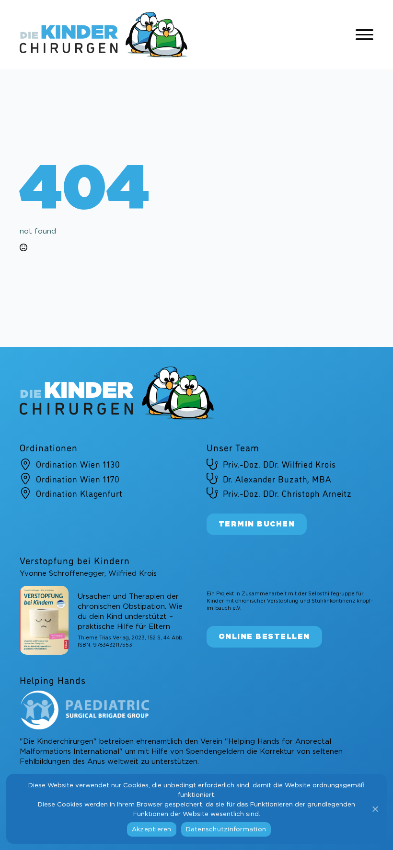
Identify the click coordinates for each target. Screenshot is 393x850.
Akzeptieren (152, 830)
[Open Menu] (365, 35)
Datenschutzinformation (226, 830)
